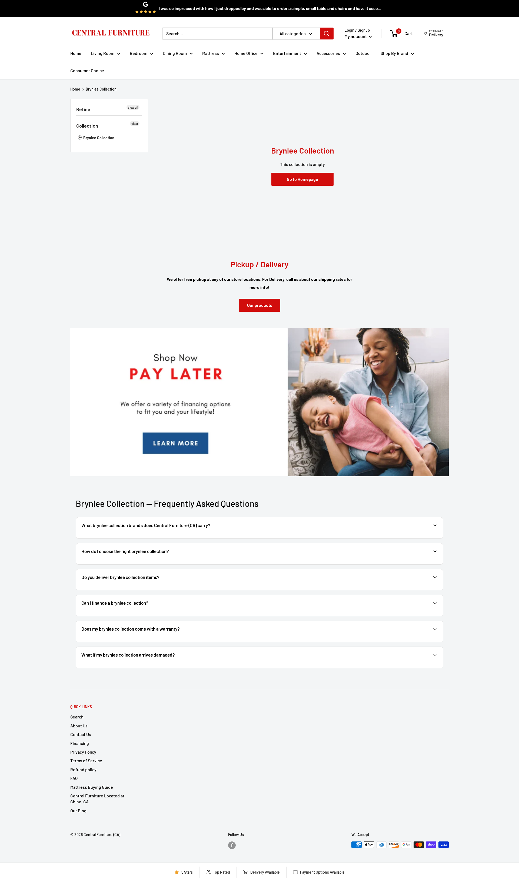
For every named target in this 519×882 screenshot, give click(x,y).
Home (75, 53)
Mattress (210, 53)
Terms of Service (86, 760)
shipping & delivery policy (384, 589)
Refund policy (83, 769)
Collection (87, 126)
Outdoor (363, 53)
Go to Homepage (302, 179)
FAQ (74, 778)
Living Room (102, 53)
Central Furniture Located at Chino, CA (97, 798)
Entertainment (287, 53)
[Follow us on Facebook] (232, 845)
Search (77, 716)
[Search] (327, 33)
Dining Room (175, 53)
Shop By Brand (394, 53)
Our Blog (78, 810)
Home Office (246, 53)
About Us (79, 725)
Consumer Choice (87, 70)
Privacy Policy (83, 751)
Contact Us (80, 734)
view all (133, 107)
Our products (259, 305)
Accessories (328, 53)
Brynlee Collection (101, 89)
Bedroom (138, 53)
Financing (79, 743)
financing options (123, 615)
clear (134, 123)
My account (356, 36)
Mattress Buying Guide (91, 787)
